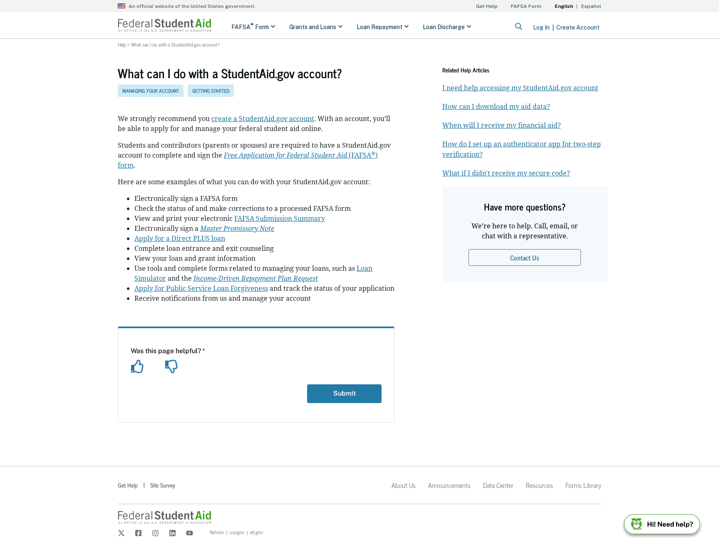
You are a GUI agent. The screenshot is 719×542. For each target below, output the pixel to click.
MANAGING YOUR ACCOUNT (150, 91)
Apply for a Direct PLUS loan (179, 238)
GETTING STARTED (210, 91)
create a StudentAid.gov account (262, 118)
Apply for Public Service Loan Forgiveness (201, 288)
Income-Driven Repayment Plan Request (255, 278)
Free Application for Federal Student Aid (285, 155)
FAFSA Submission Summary (279, 218)
